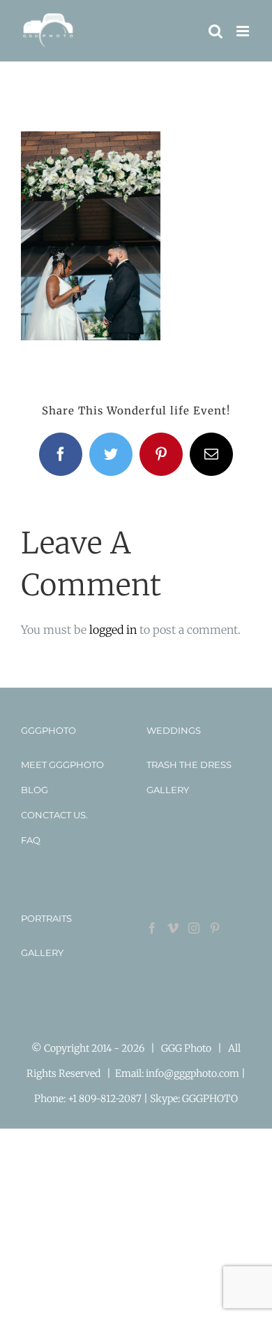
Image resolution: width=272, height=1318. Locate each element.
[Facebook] (152, 928)
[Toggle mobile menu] (243, 31)
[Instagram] (193, 928)
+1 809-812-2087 (106, 1098)
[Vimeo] (173, 928)
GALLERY (167, 789)
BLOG (34, 789)
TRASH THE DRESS (189, 764)
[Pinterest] (214, 928)
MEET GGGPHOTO (62, 764)
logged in (113, 630)
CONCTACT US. (54, 814)
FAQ (30, 840)
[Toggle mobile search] (215, 31)
